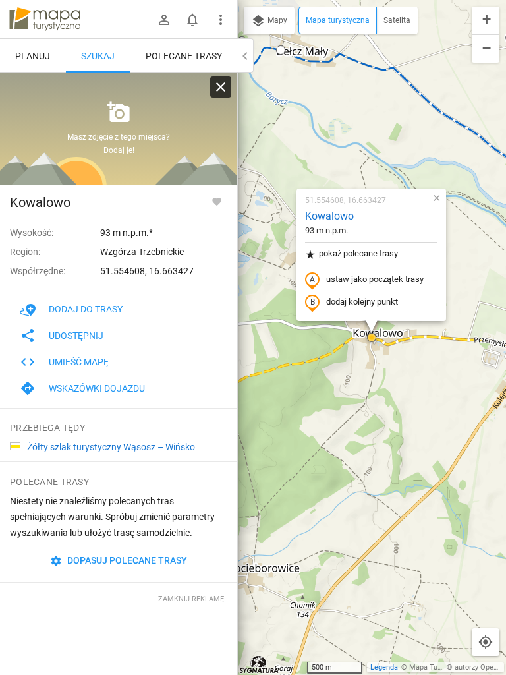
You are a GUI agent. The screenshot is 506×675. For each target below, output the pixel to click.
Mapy (276, 20)
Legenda (384, 667)
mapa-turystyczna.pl (45, 19)
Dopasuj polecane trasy (126, 560)
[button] (280, 50)
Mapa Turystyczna (438, 667)
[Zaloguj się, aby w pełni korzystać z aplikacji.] (216, 201)
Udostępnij (76, 335)
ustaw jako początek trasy (375, 279)
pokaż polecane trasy (358, 253)
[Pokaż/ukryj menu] (220, 19)
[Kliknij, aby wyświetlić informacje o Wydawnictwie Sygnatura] (259, 664)
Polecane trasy (184, 56)
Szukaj (98, 56)
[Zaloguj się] (164, 19)
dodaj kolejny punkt (362, 302)
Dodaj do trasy (86, 309)
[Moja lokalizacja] (485, 642)
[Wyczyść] (220, 87)
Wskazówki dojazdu (97, 388)
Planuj (32, 56)
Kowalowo (329, 216)
